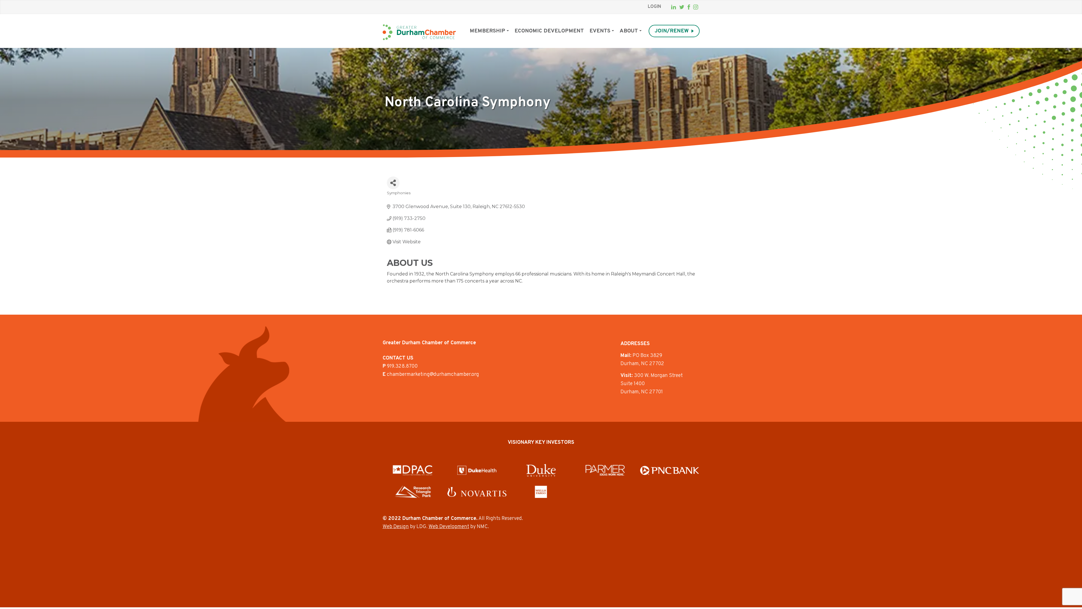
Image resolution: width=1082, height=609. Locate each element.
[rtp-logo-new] (412, 492)
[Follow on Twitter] (682, 7)
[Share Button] (393, 182)
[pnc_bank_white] (670, 470)
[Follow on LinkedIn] (673, 7)
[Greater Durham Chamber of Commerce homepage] (419, 32)
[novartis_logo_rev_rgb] (477, 491)
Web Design (396, 527)
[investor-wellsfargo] (541, 492)
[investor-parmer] (605, 470)
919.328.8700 (402, 366)
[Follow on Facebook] (689, 7)
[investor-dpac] (412, 470)
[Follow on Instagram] (696, 7)
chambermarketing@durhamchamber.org (433, 374)
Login (654, 7)
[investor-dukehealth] (476, 470)
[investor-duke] (541, 470)
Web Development (449, 527)
